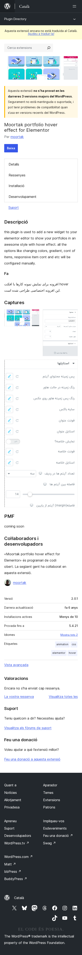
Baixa (11, 148)
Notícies (10, 793)
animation (62, 644)
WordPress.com (18, 857)
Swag (49, 843)
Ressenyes (17, 175)
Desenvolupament (22, 197)
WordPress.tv (16, 843)
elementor (58, 652)
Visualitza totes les (63, 696)
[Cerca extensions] (49, 48)
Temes (48, 793)
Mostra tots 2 (69, 634)
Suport (13, 207)
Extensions (51, 800)
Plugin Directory (15, 19)
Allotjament (12, 800)
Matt (10, 864)
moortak (17, 137)
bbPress (12, 871)
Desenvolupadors (17, 836)
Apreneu (10, 821)
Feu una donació (58, 836)
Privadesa (12, 807)
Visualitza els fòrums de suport (28, 728)
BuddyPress (15, 879)
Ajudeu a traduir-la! (41, 33)
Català (19, 898)
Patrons (49, 807)
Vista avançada (16, 665)
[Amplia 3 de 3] (72, 365)
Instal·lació (16, 186)
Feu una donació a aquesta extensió (32, 759)
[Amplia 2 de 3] (72, 315)
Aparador (50, 785)
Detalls (14, 164)
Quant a (10, 785)
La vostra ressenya (19, 696)
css (74, 644)
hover (72, 652)
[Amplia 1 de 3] (34, 315)
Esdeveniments (55, 828)
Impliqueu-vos (53, 821)
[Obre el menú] (75, 6)
